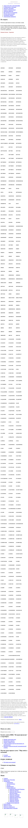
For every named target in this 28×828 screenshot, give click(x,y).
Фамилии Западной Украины (17, 789)
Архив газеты (7, 756)
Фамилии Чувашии (14, 796)
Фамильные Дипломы (9, 779)
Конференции (10, 786)
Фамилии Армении (14, 794)
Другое (8, 785)
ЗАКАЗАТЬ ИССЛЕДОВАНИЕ (12, 5)
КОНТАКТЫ (7, 804)
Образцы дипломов (9, 8)
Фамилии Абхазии (14, 800)
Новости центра (8, 805)
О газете (6, 755)
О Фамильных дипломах (10, 7)
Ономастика (7, 781)
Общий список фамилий (13, 802)
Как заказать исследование (10, 12)
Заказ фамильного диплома (10, 808)
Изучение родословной (9, 762)
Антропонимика (11, 783)
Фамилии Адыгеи (14, 801)
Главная (6, 778)
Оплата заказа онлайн (9, 14)
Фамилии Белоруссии (15, 797)
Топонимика (10, 782)
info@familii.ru (16, 723)
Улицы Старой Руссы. (9, 742)
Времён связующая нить (10, 739)
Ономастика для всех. (9, 740)
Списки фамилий (11, 788)
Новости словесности (9, 807)
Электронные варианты (10, 16)
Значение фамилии (8, 11)
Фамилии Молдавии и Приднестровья (15, 792)
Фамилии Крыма (14, 798)
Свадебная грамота (8, 15)
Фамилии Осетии (14, 790)
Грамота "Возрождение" (10, 9)
